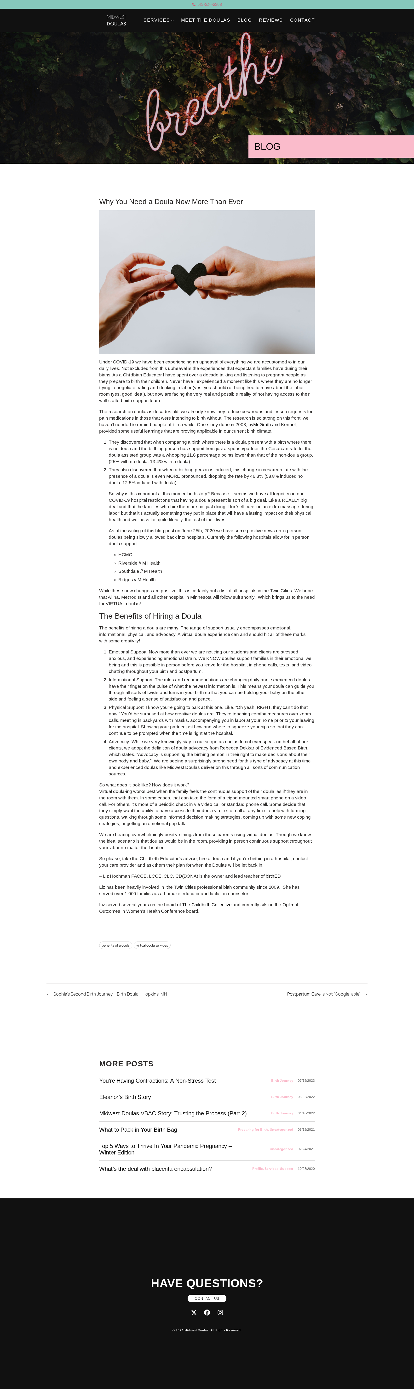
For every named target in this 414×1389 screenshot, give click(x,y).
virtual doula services (152, 945)
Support (286, 1169)
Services (271, 1169)
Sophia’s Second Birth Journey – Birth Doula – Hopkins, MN (110, 994)
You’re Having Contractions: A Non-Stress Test (157, 1080)
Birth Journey (282, 1080)
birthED (273, 876)
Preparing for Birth (253, 1129)
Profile (257, 1169)
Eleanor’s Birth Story (125, 1097)
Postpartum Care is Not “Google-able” (324, 994)
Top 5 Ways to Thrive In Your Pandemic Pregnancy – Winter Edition (165, 1149)
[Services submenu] (172, 20)
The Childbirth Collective (207, 904)
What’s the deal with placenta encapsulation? (155, 1169)
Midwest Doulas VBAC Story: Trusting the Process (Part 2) (173, 1113)
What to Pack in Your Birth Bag (138, 1129)
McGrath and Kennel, (275, 424)
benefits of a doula (116, 945)
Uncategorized (281, 1129)
